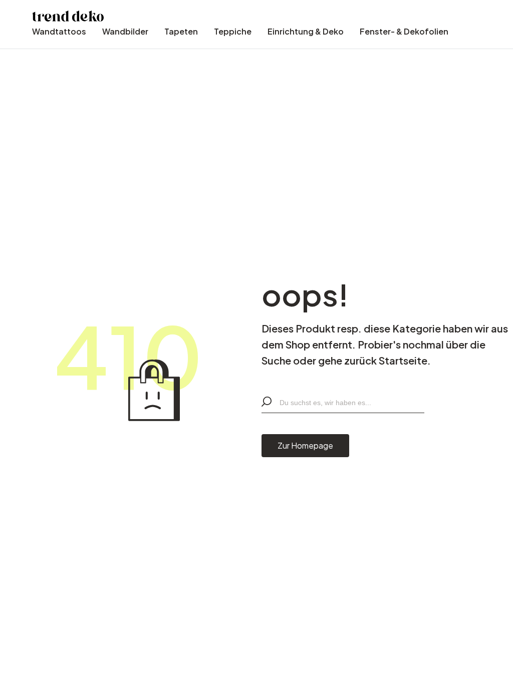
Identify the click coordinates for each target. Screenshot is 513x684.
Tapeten (181, 31)
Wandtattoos (59, 31)
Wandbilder (125, 31)
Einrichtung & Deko (306, 31)
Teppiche (232, 31)
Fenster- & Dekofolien (404, 31)
